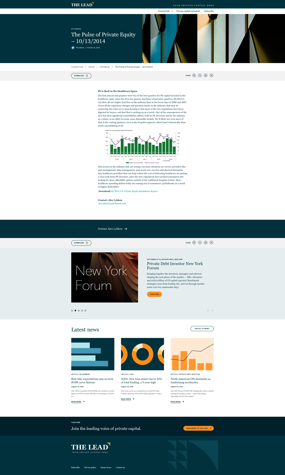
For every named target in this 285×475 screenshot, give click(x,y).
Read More (76, 401)
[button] (207, 310)
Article (92, 67)
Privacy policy (90, 467)
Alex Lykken (115, 228)
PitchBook (76, 29)
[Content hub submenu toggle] (172, 11)
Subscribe (209, 11)
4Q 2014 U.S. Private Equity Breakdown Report (134, 191)
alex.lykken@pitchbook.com (112, 203)
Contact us (120, 467)
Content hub (164, 11)
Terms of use (106, 467)
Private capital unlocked (188, 11)
